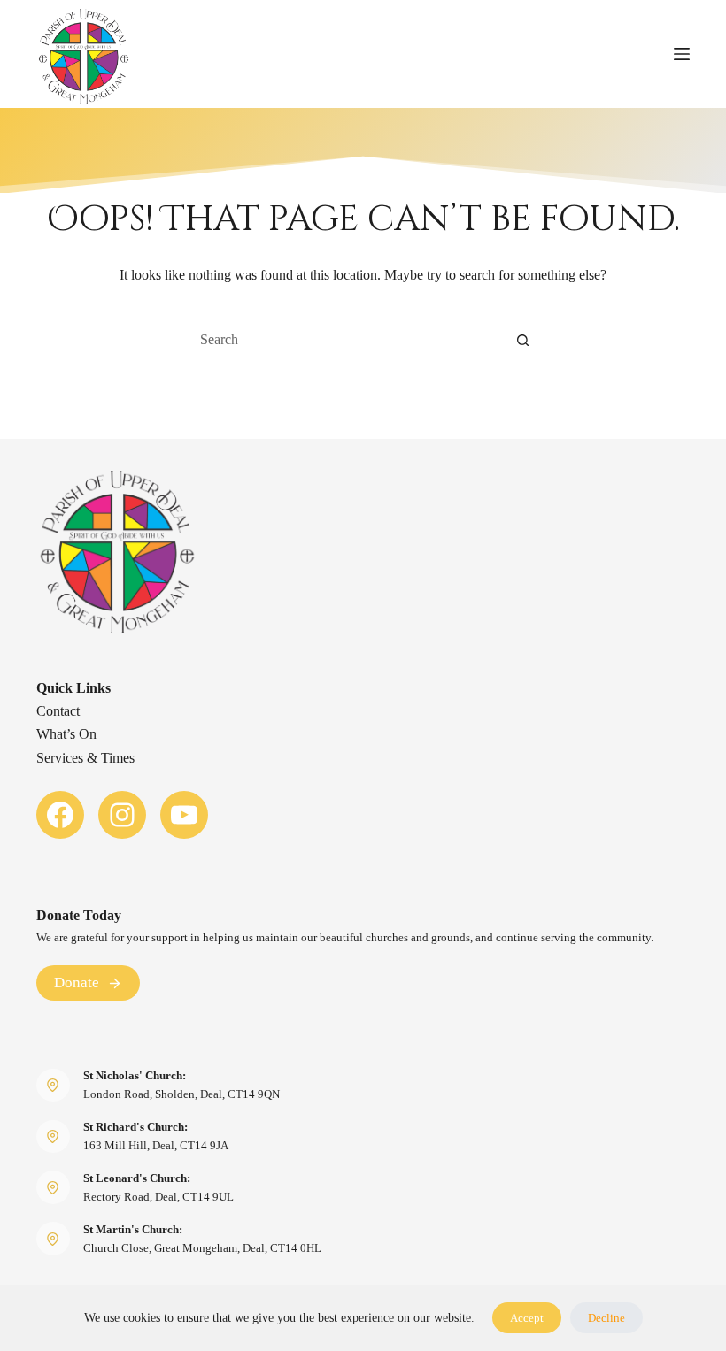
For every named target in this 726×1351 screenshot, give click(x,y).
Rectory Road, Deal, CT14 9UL (158, 1196)
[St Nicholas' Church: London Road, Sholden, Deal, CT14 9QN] (53, 1085)
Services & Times (85, 757)
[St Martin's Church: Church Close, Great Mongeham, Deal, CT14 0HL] (53, 1238)
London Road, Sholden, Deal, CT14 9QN (181, 1094)
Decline (606, 1317)
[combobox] (346, 339)
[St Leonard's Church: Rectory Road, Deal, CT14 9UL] (53, 1187)
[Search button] (522, 340)
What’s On (66, 733)
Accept (527, 1317)
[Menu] (682, 54)
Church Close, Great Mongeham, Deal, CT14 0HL (202, 1248)
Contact (58, 710)
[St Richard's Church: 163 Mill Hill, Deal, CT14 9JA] (53, 1137)
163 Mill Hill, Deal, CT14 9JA (155, 1145)
